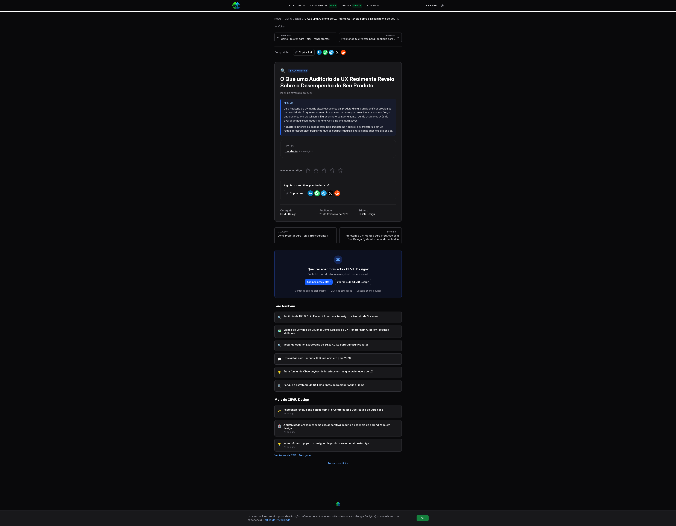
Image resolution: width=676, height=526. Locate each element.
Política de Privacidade (276, 519)
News (277, 18)
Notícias (295, 5)
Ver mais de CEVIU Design (353, 281)
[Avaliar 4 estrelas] (332, 170)
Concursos (323, 5)
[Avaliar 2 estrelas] (316, 170)
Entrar (431, 5)
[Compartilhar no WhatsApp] (325, 52)
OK (422, 518)
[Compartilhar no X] (337, 52)
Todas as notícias (338, 463)
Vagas (351, 5)
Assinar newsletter (318, 281)
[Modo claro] (442, 5)
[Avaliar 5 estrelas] (340, 170)
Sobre (371, 5)
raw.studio (291, 151)
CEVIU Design (293, 18)
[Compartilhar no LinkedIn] (319, 52)
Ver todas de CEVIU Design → (292, 455)
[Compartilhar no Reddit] (343, 52)
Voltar (281, 26)
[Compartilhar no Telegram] (331, 52)
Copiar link (305, 52)
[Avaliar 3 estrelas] (324, 170)
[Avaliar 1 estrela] (308, 170)
